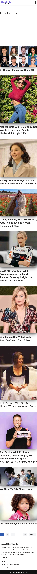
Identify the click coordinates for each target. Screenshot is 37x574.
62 (25, 534)
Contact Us (4, 568)
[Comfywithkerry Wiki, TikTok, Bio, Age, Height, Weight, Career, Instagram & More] (18, 202)
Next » (32, 534)
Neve (10, 572)
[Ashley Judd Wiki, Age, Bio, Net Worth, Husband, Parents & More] (18, 158)
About (3, 561)
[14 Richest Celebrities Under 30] (18, 56)
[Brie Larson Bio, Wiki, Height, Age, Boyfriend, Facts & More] (18, 309)
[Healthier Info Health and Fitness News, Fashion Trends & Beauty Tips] (7, 2)
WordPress (24, 572)
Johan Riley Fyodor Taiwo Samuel (18, 523)
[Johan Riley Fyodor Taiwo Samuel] (18, 507)
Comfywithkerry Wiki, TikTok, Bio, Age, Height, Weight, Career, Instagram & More (18, 222)
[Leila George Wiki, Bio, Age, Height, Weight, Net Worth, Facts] (18, 373)
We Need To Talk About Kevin (16, 489)
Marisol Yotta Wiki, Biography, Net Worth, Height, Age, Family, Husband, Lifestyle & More (18, 130)
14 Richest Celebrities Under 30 (17, 70)
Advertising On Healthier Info (10, 564)
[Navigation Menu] (33, 2)
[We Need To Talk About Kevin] (18, 476)
